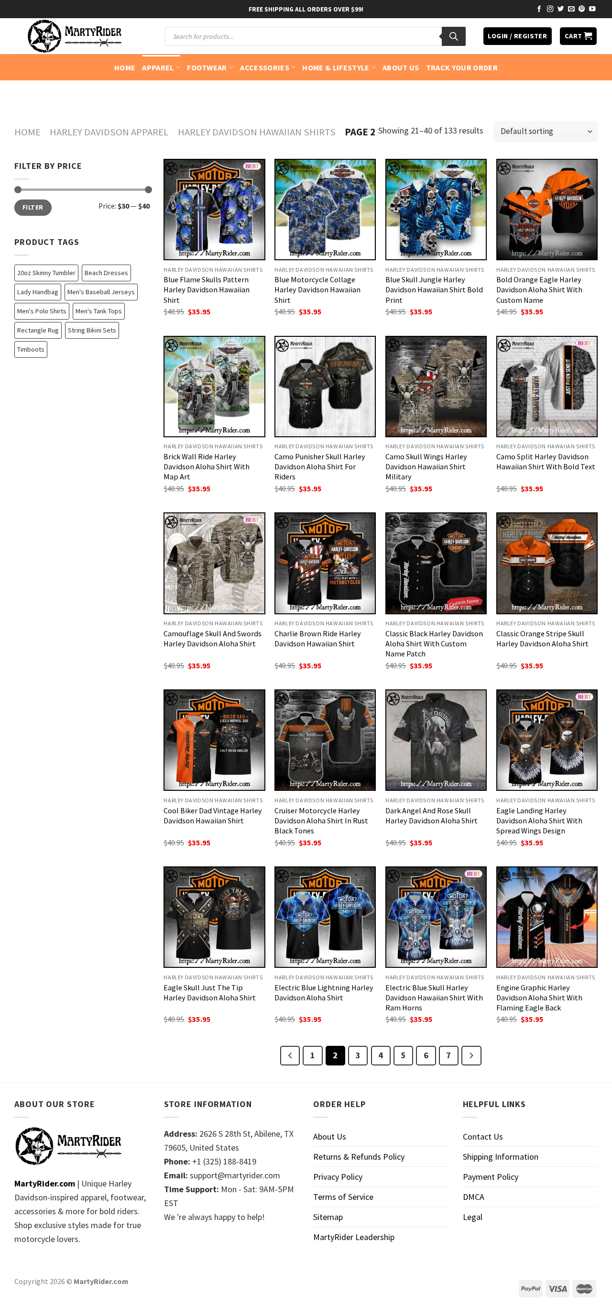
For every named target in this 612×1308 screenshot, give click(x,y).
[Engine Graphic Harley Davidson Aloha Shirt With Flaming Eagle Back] (547, 917)
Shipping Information (500, 1156)
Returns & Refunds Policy (358, 1156)
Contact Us (483, 1136)
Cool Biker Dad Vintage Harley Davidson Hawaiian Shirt (213, 815)
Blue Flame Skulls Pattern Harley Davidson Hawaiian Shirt (207, 289)
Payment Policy (490, 1176)
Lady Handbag (37, 292)
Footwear (207, 67)
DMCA (473, 1196)
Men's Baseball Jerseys (101, 292)
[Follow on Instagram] (550, 9)
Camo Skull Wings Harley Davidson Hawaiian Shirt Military (426, 466)
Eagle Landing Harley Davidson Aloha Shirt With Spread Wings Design (539, 820)
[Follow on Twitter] (560, 9)
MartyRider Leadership (353, 1236)
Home (124, 67)
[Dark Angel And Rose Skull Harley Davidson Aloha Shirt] (436, 740)
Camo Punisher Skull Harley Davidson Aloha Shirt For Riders (319, 466)
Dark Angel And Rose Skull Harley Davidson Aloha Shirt (431, 815)
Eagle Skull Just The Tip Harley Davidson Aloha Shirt (210, 992)
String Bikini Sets (92, 330)
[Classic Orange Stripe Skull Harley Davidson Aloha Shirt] (547, 563)
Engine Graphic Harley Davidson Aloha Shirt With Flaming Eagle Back (539, 997)
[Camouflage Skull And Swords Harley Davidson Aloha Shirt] (214, 563)
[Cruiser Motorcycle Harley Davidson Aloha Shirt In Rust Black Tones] (325, 740)
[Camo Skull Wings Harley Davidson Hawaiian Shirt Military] (436, 386)
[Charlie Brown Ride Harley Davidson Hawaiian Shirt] (325, 563)
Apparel (158, 67)
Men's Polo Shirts (41, 311)
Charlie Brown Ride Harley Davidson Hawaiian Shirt (317, 638)
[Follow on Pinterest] (582, 9)
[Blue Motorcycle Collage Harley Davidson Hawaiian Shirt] (325, 209)
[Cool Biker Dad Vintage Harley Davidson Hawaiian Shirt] (214, 740)
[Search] (454, 36)
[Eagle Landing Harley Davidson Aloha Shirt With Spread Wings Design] (547, 740)
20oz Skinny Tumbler (46, 272)
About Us (400, 67)
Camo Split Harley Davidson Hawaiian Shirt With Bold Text (545, 461)
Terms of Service (343, 1196)
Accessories (264, 67)
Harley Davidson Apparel (109, 132)
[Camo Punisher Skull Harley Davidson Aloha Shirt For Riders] (325, 386)
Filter (32, 207)
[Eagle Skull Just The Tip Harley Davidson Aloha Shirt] (214, 917)
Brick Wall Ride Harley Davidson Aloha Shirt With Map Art (207, 466)
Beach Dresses (106, 272)
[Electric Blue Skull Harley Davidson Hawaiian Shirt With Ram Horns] (436, 917)
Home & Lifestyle (335, 67)
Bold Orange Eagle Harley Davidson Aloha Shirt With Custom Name (539, 289)
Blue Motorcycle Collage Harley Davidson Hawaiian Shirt (317, 289)
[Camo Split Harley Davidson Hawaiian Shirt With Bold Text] (547, 386)
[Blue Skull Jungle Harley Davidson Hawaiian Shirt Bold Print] (436, 209)
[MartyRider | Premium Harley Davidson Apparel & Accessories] (74, 36)
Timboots (30, 349)
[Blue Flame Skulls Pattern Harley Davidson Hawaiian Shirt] (214, 209)
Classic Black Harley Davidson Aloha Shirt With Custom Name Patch (434, 643)
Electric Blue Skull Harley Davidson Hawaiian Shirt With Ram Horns (434, 997)
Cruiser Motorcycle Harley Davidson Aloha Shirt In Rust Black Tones (321, 820)
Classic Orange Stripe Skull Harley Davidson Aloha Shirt (542, 638)
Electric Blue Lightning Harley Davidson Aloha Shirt (323, 992)
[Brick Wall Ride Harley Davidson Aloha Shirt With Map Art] (214, 386)
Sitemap (328, 1216)
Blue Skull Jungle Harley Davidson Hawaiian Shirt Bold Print (434, 289)
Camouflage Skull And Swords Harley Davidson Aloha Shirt (213, 638)
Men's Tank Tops (99, 311)
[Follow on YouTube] (592, 9)
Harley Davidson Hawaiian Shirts (257, 132)
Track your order (462, 67)
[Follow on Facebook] (539, 9)
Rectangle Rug (38, 330)
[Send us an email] (571, 9)
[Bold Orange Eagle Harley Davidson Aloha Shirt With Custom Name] (547, 209)
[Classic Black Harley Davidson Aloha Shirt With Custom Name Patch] (436, 563)
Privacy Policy (337, 1176)
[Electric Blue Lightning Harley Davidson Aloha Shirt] (325, 917)
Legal (472, 1216)
